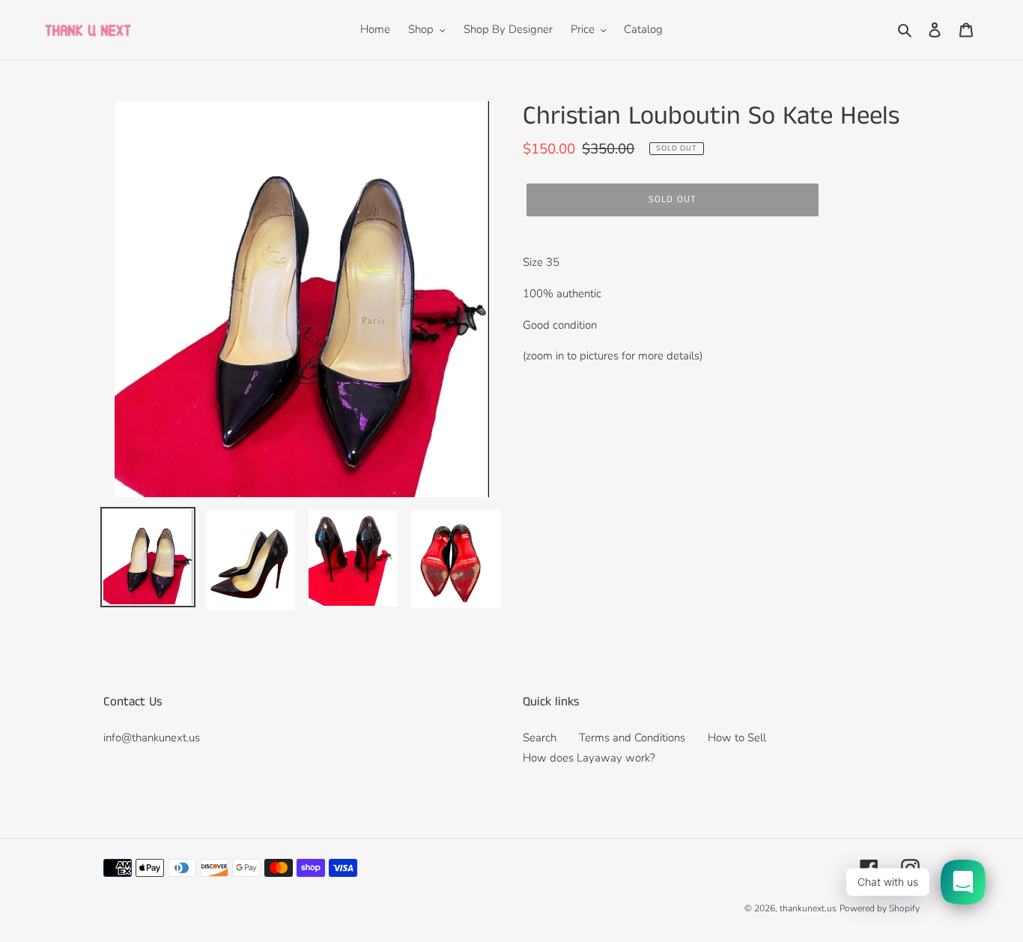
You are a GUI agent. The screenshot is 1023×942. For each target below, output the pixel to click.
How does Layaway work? (589, 757)
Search (539, 737)
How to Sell (737, 737)
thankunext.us (808, 908)
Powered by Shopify (880, 908)
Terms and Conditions (632, 737)
